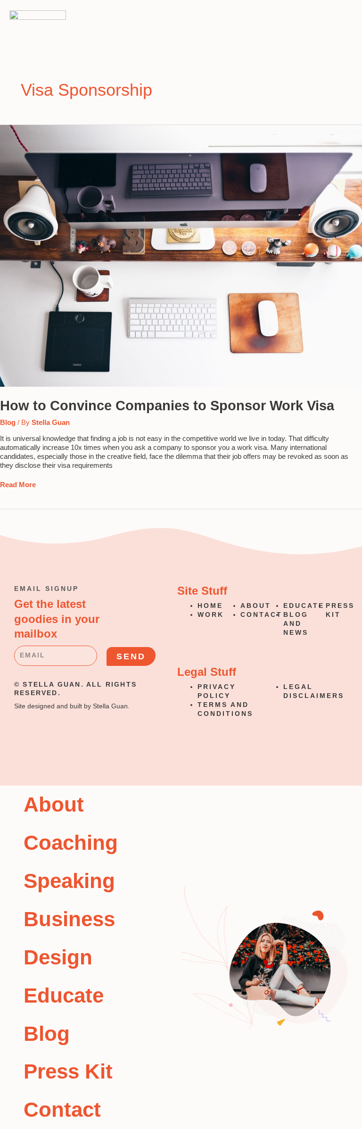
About (54, 804)
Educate (64, 995)
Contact (62, 1109)
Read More (18, 485)
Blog (8, 422)
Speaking (69, 880)
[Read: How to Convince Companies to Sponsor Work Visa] (181, 255)
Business (69, 918)
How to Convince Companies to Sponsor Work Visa (167, 405)
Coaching (71, 842)
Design (58, 957)
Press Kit (68, 1071)
